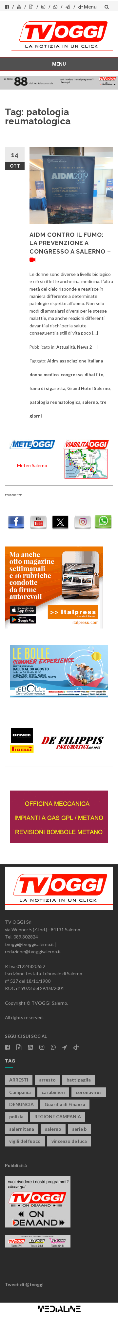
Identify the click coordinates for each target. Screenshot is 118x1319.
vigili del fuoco (25, 1141)
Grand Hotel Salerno (88, 388)
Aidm (52, 360)
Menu (90, 7)
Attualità (65, 347)
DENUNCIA (21, 1104)
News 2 (84, 347)
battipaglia (79, 1079)
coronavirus (89, 1092)
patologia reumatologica (55, 402)
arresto (47, 1079)
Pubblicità (16, 1165)
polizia (16, 1116)
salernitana (21, 1129)
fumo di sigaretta (47, 388)
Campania (20, 1092)
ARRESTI (18, 1079)
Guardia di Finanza (65, 1104)
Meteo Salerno (32, 465)
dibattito (94, 374)
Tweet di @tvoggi (24, 1284)
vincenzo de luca (69, 1141)
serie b (79, 1129)
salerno (90, 402)
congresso (72, 374)
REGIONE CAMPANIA (57, 1116)
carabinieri (53, 1092)
